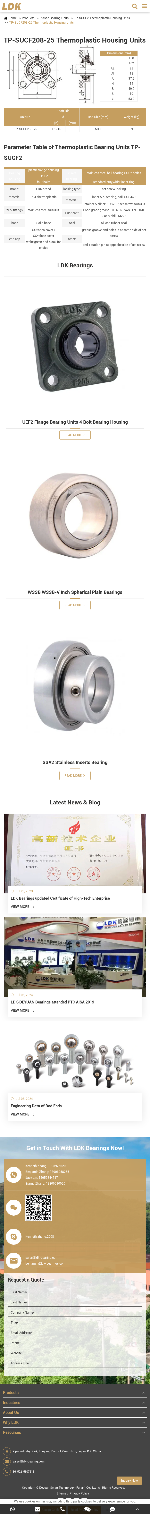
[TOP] (137, 1509)
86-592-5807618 (23, 1471)
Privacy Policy (79, 1493)
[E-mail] (37, 1509)
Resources (12, 1432)
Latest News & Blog (75, 802)
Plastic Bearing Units (54, 18)
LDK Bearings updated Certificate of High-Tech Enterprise (60, 898)
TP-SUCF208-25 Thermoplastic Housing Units (41, 22)
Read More (73, 435)
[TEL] (62, 1509)
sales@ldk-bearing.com (29, 1461)
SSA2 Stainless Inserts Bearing (75, 762)
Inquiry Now (129, 1480)
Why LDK (11, 1422)
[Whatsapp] (12, 1509)
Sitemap (62, 1493)
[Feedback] (112, 1509)
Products (28, 18)
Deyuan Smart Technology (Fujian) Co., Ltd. (68, 1487)
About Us (11, 1412)
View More (23, 907)
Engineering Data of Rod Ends (36, 1106)
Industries (11, 1402)
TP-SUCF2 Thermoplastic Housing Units (102, 18)
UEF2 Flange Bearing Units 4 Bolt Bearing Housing (75, 422)
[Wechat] (87, 1509)
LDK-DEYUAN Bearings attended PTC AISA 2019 (52, 1002)
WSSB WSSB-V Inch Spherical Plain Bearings (75, 592)
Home (12, 18)
